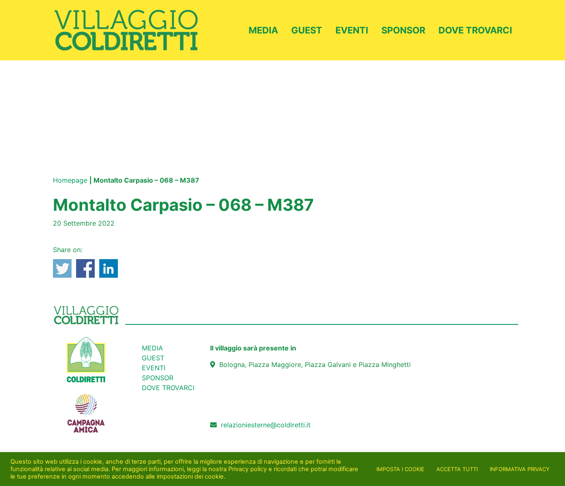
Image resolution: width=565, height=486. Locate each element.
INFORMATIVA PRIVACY (520, 469)
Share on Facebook (85, 268)
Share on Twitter (62, 268)
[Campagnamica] (86, 409)
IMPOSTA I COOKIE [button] (400, 469)
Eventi (351, 30)
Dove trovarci (475, 30)
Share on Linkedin (108, 268)
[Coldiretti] (86, 359)
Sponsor (403, 30)
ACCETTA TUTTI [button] (457, 469)
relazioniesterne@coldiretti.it (266, 425)
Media (263, 30)
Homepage (70, 180)
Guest (306, 30)
